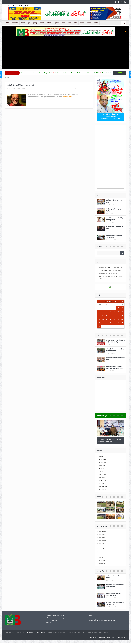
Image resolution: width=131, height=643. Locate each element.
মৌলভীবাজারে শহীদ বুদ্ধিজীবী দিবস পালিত (114, 201)
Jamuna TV (102, 471)
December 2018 (110, 301)
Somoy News (103, 480)
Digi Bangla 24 (103, 489)
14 (114, 315)
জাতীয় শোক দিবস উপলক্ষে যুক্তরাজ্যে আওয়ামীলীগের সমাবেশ (115, 350)
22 (118, 319)
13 (110, 315)
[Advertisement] (65, 52)
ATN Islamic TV (103, 486)
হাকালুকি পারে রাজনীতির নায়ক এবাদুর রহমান (20, 85)
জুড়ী (29, 23)
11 (103, 315)
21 (114, 319)
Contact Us (101, 637)
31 (99, 326)
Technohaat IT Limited (34, 632)
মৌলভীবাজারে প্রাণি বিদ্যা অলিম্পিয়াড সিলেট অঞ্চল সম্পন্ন (115, 585)
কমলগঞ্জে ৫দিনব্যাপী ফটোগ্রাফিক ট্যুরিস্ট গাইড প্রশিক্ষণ (113, 594)
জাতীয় (63, 23)
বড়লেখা (23, 23)
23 (122, 319)
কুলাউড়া (35, 23)
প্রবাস (69, 23)
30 (122, 323)
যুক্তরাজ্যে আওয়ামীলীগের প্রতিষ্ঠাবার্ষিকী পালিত (115, 358)
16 (122, 315)
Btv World (102, 465)
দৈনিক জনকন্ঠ (101, 543)
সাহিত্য (82, 23)
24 (99, 323)
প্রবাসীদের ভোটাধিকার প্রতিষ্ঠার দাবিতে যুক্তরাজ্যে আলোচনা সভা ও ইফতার (115, 367)
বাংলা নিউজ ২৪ (102, 560)
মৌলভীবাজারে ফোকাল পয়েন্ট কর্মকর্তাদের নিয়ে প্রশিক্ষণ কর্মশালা (115, 603)
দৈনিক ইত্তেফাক (102, 532)
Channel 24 (102, 459)
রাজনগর (42, 23)
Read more (67, 97)
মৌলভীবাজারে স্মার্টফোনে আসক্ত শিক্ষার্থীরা (113, 210)
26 (107, 323)
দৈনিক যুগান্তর (102, 534)
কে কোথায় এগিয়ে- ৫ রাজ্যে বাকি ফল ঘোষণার (114, 228)
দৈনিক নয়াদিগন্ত (102, 541)
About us (93, 637)
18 (103, 319)
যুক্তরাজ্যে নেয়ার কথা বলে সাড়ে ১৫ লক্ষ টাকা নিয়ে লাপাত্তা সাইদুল (115, 341)
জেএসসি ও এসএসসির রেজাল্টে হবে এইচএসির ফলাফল (114, 236)
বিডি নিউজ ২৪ (102, 563)
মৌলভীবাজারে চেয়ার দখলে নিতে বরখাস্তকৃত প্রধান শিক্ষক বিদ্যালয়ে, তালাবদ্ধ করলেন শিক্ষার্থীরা (57, 73)
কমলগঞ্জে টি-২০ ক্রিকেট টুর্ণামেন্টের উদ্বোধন (108, 273)
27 (110, 323)
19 (107, 319)
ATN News (102, 477)
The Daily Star (103, 549)
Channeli (101, 468)
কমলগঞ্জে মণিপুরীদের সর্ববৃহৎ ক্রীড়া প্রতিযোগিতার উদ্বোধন (111, 267)
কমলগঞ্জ (49, 23)
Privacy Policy (111, 637)
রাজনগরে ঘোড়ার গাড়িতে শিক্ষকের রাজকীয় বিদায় (93, 73)
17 (99, 319)
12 (107, 315)
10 (99, 315)
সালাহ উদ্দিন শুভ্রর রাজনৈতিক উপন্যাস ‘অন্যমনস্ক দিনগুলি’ (115, 219)
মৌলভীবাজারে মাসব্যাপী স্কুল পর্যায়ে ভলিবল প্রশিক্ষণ (110, 270)
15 (118, 315)
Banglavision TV (103, 462)
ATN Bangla (102, 474)
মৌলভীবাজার (15, 23)
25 (103, 323)
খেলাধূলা (89, 23)
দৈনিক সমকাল (102, 538)
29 (118, 323)
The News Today (104, 552)
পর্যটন (75, 23)
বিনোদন (96, 23)
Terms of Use (121, 637)
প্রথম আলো (101, 557)
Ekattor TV (102, 456)
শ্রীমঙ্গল (57, 23)
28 (114, 323)
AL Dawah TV (103, 483)
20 (110, 319)
